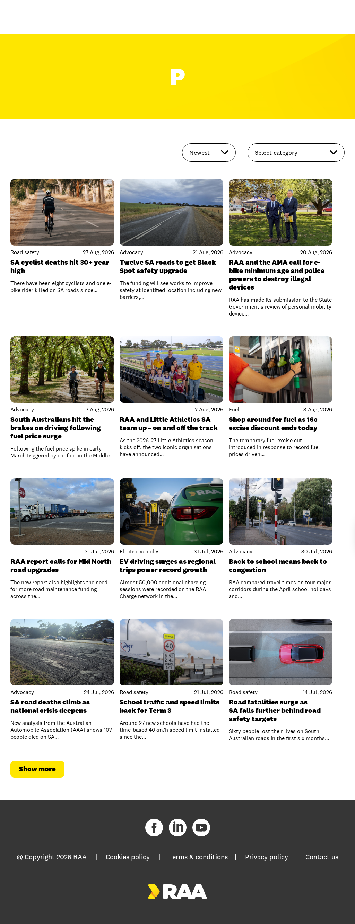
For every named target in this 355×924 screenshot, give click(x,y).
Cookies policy (128, 856)
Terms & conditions (198, 856)
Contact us (321, 856)
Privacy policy (266, 856)
